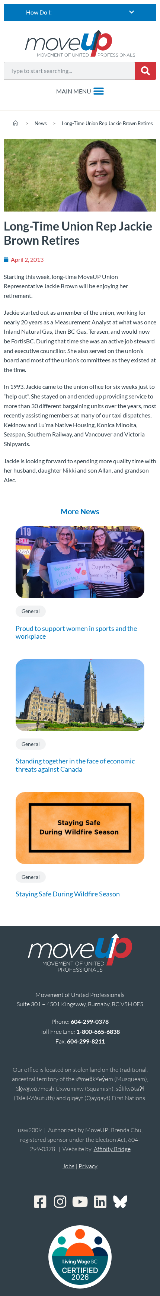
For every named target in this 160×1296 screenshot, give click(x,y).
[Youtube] (80, 1201)
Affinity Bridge (112, 1149)
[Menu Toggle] (80, 91)
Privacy (88, 1166)
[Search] (145, 71)
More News (80, 511)
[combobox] (69, 71)
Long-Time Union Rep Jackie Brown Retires (107, 123)
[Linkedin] (100, 1201)
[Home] (15, 123)
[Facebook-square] (39, 1201)
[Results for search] (69, 84)
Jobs (68, 1166)
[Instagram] (59, 1201)
